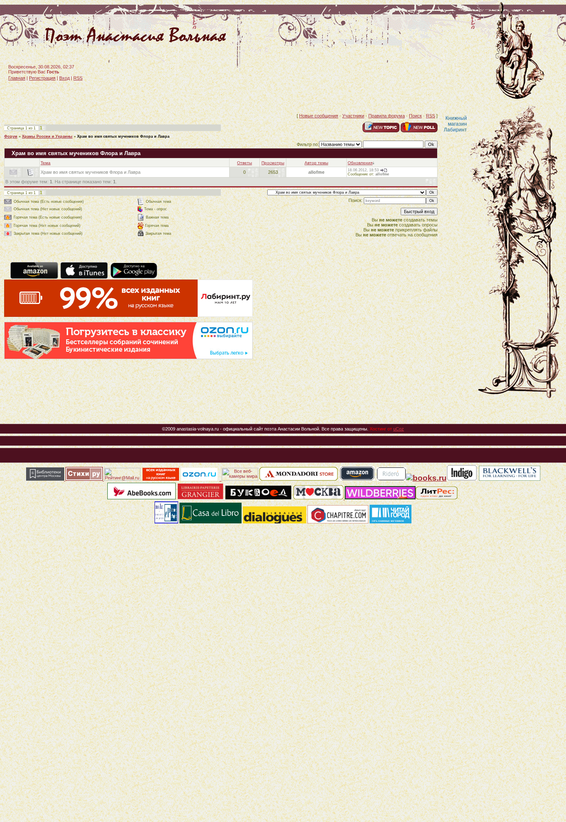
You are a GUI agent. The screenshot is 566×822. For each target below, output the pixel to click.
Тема (46, 163)
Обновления (360, 163)
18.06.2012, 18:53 (363, 170)
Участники (353, 115)
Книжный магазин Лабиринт (455, 124)
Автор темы (316, 163)
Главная (16, 77)
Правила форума (386, 115)
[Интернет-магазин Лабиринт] (128, 315)
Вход (64, 77)
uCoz (398, 428)
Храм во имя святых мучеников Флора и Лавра (123, 136)
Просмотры (272, 163)
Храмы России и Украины (47, 136)
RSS (77, 77)
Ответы (244, 163)
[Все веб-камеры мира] (240, 479)
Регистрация (42, 77)
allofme (316, 172)
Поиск (415, 115)
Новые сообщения (318, 115)
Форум (10, 136)
